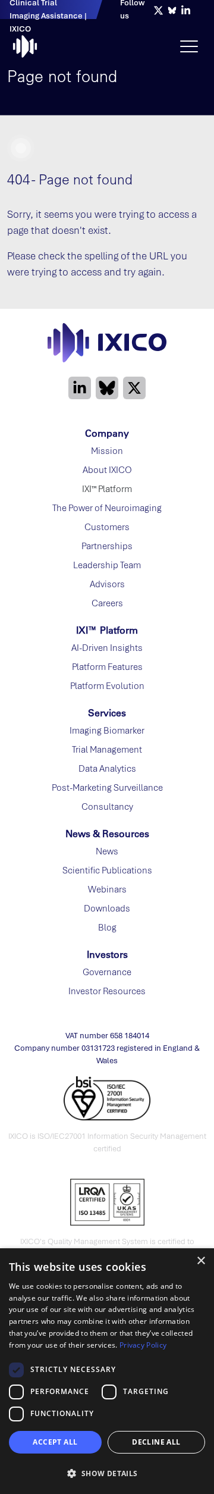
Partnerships (107, 546)
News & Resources (107, 834)
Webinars (107, 889)
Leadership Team (107, 565)
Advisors (107, 584)
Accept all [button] (55, 1442)
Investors (107, 954)
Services (107, 713)
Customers (107, 527)
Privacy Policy (142, 1345)
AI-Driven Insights (107, 648)
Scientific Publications (107, 870)
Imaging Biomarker (107, 731)
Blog (107, 928)
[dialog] (107, 1371)
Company (107, 433)
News (107, 851)
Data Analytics (107, 769)
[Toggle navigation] (189, 46)
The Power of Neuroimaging (107, 508)
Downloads (107, 908)
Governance (107, 972)
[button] (107, 1473)
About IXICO (107, 470)
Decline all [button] (156, 1442)
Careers (107, 603)
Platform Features (107, 667)
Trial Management (107, 750)
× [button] (200, 1261)
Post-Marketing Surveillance (107, 788)
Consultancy (107, 807)
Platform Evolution (107, 686)
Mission (107, 451)
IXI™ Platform (107, 630)
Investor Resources (107, 991)
